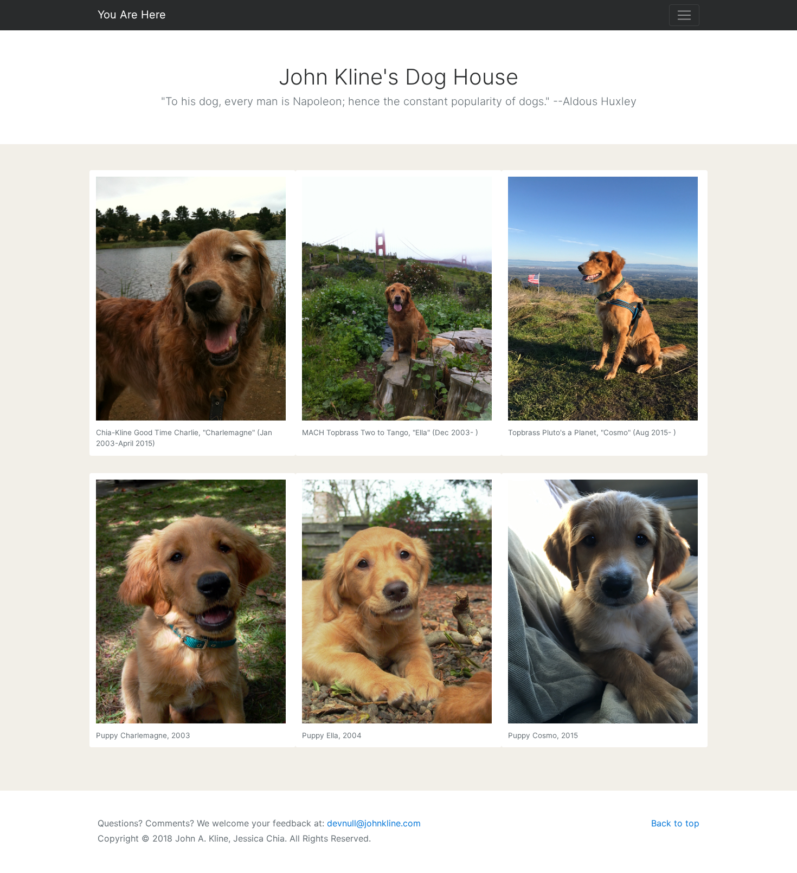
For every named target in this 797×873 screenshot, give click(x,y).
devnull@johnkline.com (374, 823)
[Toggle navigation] (684, 15)
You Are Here (132, 14)
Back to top (675, 823)
